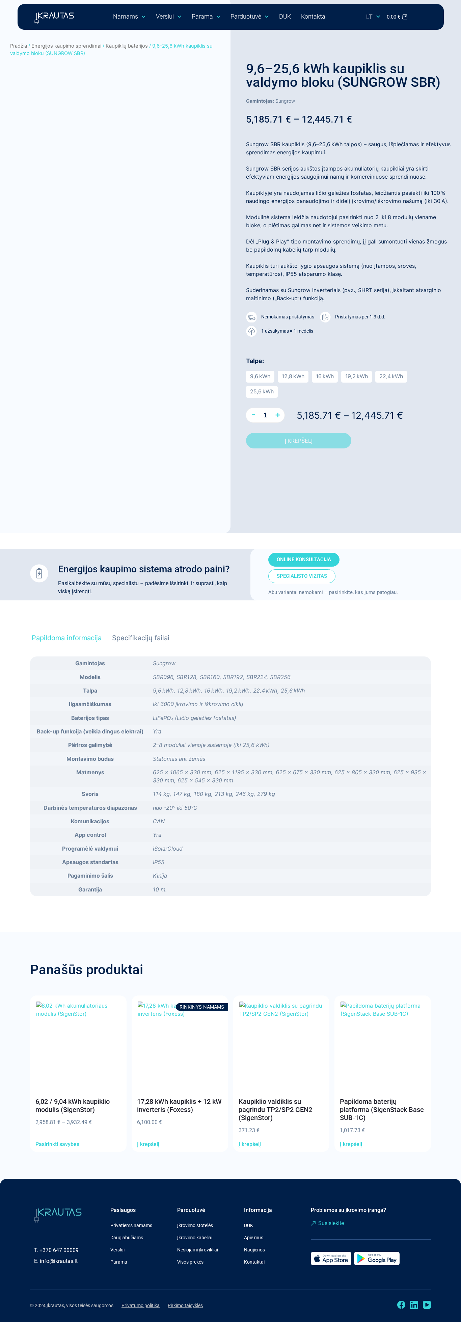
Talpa (254, 361)
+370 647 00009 (59, 1250)
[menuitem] (373, 17)
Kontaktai (314, 16)
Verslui (165, 16)
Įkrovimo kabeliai (194, 1237)
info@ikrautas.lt (59, 1261)
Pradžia (18, 46)
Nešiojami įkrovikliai (197, 1249)
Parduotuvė (246, 16)
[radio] (260, 377)
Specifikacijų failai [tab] (140, 638)
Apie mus (253, 1237)
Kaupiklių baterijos (127, 46)
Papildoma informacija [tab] (67, 638)
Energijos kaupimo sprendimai (66, 46)
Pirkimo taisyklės (185, 1305)
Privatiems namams (131, 1225)
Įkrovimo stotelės (195, 1225)
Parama (202, 16)
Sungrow (285, 101)
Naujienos (254, 1249)
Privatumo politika (140, 1305)
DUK (285, 16)
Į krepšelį (299, 440)
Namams (125, 16)
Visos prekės (190, 1262)
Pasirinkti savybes (57, 1144)
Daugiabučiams (126, 1237)
